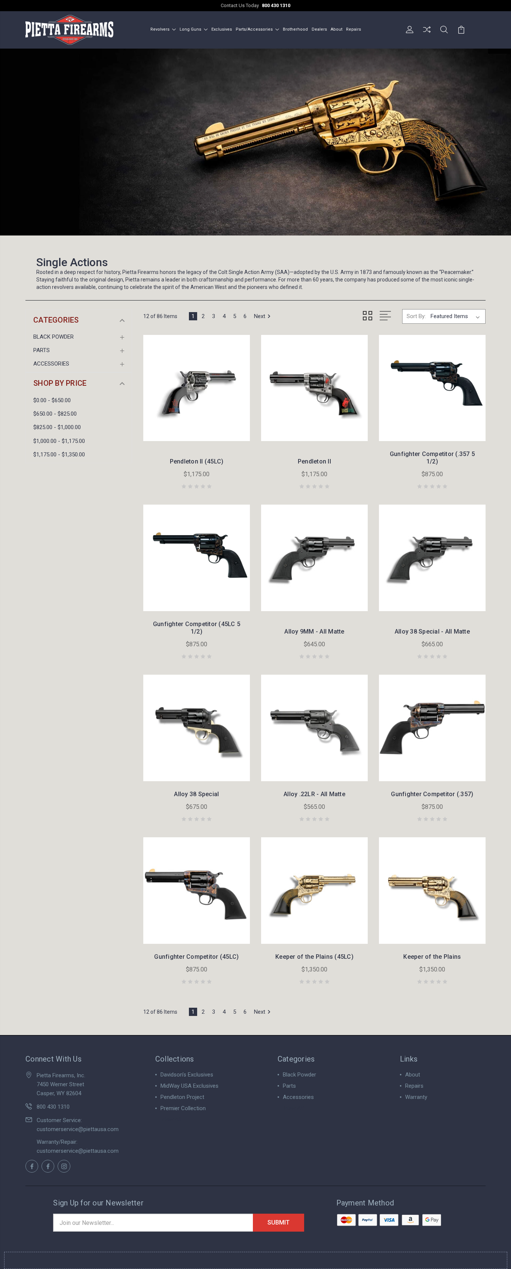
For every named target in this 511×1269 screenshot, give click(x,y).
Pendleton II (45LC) (197, 461)
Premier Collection (183, 1108)
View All (170, 1119)
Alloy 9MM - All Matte (314, 631)
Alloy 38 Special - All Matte (432, 631)
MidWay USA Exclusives (189, 1085)
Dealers (319, 29)
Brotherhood (295, 29)
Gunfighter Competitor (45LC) (196, 956)
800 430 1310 (276, 5)
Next (259, 316)
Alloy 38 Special (196, 794)
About (336, 29)
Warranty (416, 1097)
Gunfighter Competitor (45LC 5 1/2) (196, 627)
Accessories (51, 363)
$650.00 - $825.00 (55, 413)
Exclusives (221, 29)
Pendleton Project (182, 1097)
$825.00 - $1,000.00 (57, 427)
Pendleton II (314, 461)
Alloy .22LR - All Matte (314, 794)
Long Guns (190, 29)
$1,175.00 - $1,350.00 (59, 454)
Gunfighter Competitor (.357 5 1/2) (432, 457)
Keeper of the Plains (432, 956)
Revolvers (159, 29)
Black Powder (53, 336)
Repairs (353, 29)
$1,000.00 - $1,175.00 (59, 441)
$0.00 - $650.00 (52, 400)
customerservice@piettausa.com (78, 1129)
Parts (41, 350)
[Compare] (427, 34)
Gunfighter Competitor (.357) (432, 794)
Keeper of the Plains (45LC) (314, 956)
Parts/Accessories (254, 29)
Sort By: (416, 316)
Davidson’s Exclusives (186, 1074)
